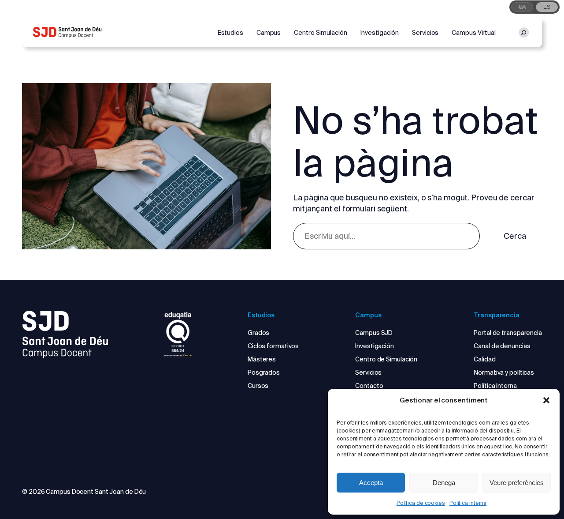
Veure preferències (517, 482)
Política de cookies (421, 503)
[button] (546, 400)
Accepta (371, 482)
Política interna (467, 503)
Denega (444, 482)
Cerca (515, 236)
